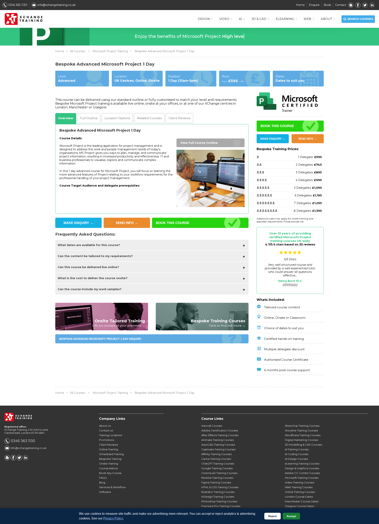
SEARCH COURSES (360, 18)
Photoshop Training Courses (219, 501)
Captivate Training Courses (218, 449)
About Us (105, 425)
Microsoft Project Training (110, 51)
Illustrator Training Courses (218, 491)
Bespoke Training (110, 458)
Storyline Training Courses (301, 430)
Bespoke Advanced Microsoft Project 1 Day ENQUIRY (100, 338)
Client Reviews (108, 444)
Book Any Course (110, 473)
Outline (89, 118)
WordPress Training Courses (302, 435)
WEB (307, 19)
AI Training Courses (297, 449)
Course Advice (108, 468)
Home (300, 5)
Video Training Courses (299, 482)
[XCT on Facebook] (357, 5)
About (326, 19)
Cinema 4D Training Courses (219, 473)
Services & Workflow (112, 487)
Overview (65, 118)
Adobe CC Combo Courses (302, 473)
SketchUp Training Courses (302, 425)
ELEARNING (285, 19)
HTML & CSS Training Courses (219, 487)
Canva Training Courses (216, 458)
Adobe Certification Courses (219, 430)
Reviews (179, 118)
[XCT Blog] (350, 5)
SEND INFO (127, 223)
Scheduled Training (111, 454)
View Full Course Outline (199, 143)
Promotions (106, 439)
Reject (272, 516)
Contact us (106, 430)
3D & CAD (258, 19)
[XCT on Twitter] (365, 5)
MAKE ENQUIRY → (272, 138)
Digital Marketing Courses (301, 439)
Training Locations (110, 435)
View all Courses (211, 425)
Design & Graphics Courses (302, 468)
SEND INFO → (307, 138)
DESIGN (204, 19)
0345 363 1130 (17, 5)
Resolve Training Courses (217, 477)
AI (240, 19)
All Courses (77, 51)
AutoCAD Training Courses (218, 444)
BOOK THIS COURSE (172, 223)
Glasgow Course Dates (299, 506)
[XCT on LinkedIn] (372, 5)
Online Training (108, 449)
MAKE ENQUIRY (78, 223)
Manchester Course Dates (301, 501)
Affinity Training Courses (216, 454)
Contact (340, 5)
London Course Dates (299, 496)
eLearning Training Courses (302, 463)
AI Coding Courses (296, 454)
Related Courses (149, 118)
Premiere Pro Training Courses (220, 506)
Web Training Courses (298, 487)
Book (327, 5)
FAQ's (103, 477)
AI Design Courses (296, 458)
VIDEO (224, 19)
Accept (291, 516)
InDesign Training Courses (217, 496)
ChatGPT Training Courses (217, 463)
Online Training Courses (300, 491)
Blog (102, 482)
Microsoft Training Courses (301, 477)
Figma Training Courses (216, 482)
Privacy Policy (113, 518)
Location (117, 118)
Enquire (314, 5)
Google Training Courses (217, 468)
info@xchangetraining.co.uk (56, 5)
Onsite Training (108, 463)
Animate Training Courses (217, 439)
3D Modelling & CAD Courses (303, 444)
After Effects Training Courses (219, 435)
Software (105, 491)
